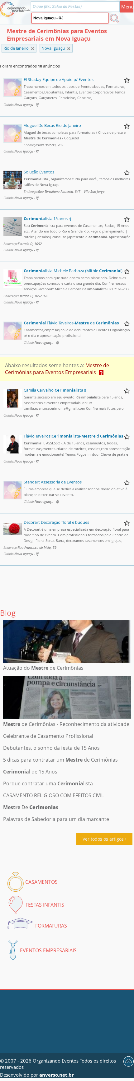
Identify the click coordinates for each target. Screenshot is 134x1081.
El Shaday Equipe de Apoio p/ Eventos (58, 79)
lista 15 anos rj (47, 218)
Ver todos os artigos (103, 839)
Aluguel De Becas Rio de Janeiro (52, 125)
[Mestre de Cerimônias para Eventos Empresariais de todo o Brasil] (33, 49)
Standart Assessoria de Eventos (53, 482)
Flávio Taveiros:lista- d (73, 436)
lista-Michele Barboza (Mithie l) (73, 270)
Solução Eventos (39, 172)
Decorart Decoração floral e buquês (56, 522)
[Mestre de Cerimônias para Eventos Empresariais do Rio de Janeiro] (69, 49)
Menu (127, 6)
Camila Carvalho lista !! (55, 390)
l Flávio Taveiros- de (71, 323)
